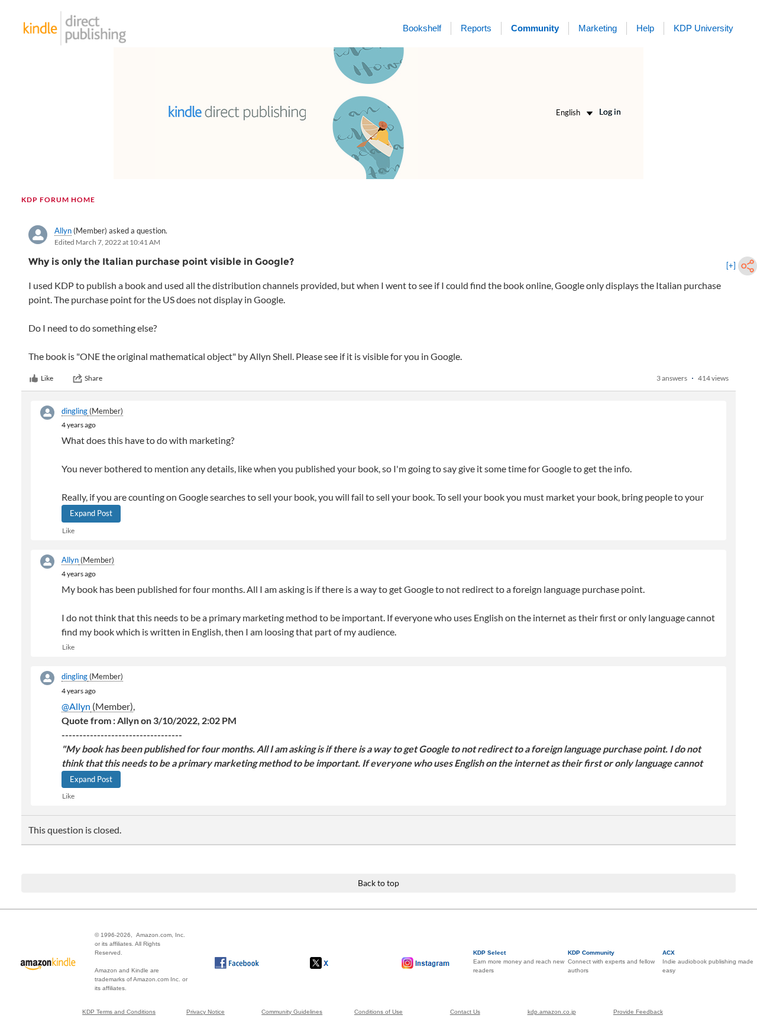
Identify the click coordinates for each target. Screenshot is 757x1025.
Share (93, 378)
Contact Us (465, 1011)
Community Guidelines (291, 1011)
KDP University (703, 28)
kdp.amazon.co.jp (552, 1011)
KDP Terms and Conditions (119, 1011)
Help (645, 28)
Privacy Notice (205, 1011)
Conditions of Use (378, 1011)
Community (535, 28)
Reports (476, 28)
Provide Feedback (638, 1011)
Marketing (597, 28)
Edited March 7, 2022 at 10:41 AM (107, 242)
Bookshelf (422, 28)
